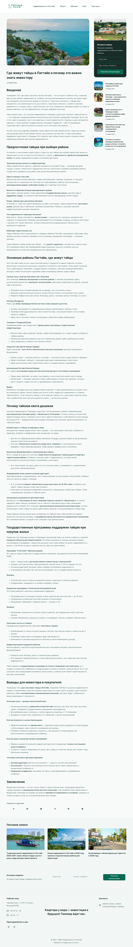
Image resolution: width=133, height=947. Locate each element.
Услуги (62, 6)
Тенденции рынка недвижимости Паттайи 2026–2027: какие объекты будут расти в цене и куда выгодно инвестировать (24, 855)
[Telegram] (55, 808)
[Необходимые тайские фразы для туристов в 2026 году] (107, 839)
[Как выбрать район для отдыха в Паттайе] (98, 85)
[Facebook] (27, 808)
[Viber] (68, 808)
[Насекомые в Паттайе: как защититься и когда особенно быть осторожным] (98, 127)
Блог (85, 6)
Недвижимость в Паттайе (44, 6)
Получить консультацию (110, 72)
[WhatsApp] (41, 808)
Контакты (96, 6)
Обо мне (74, 6)
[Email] (82, 808)
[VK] (13, 808)
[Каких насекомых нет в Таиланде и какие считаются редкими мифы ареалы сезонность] (98, 112)
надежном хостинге (71, 943)
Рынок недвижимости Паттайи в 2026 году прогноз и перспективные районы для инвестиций (66, 855)
